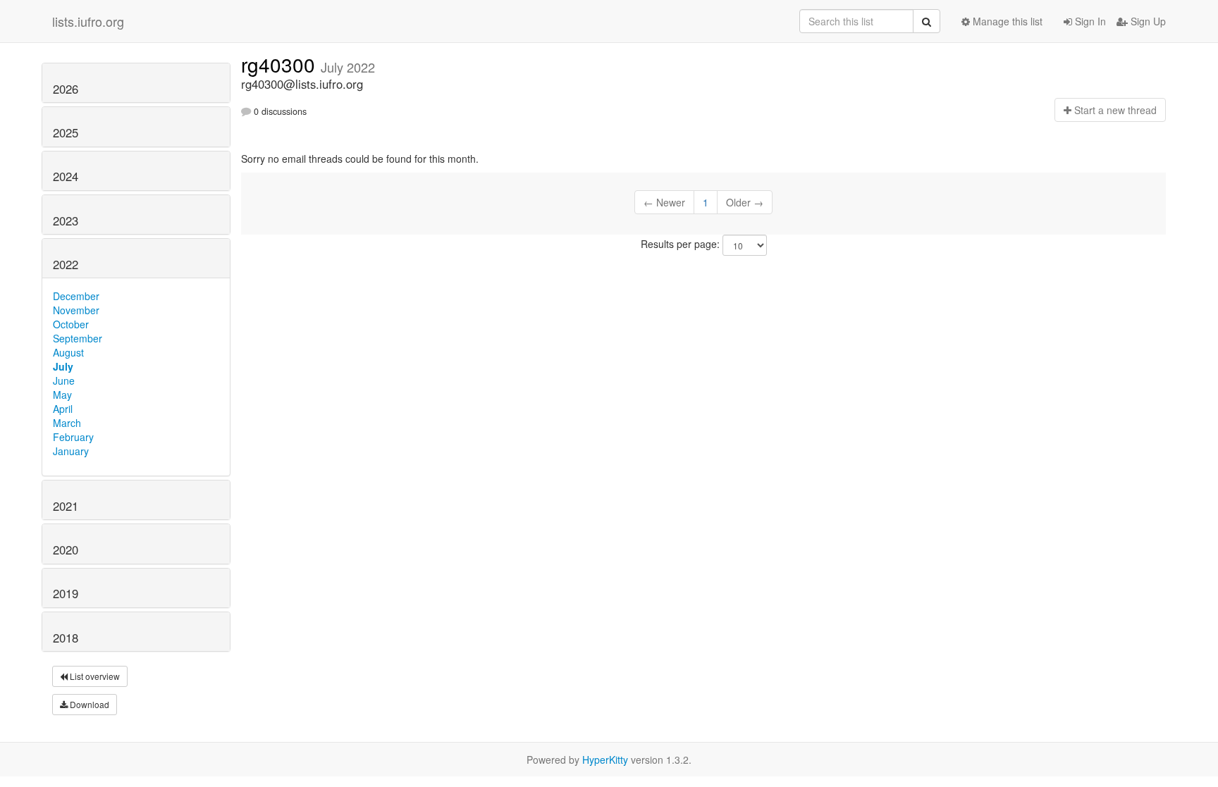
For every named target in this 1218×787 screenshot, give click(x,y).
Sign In (1089, 21)
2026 (65, 88)
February (73, 437)
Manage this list (1006, 21)
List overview (94, 676)
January (71, 451)
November (76, 310)
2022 (65, 264)
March (67, 423)
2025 (65, 132)
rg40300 (281, 64)
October (71, 324)
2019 (65, 593)
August (68, 352)
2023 (65, 220)
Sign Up (1147, 21)
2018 (65, 637)
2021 (65, 505)
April (63, 409)
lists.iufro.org (88, 21)
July (63, 366)
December (76, 296)
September (77, 338)
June (64, 380)
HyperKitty (605, 759)
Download (88, 704)
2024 (65, 176)
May (62, 395)
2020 (65, 549)
